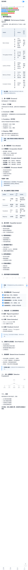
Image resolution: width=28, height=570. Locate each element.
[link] (1, 5)
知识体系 (4, 1)
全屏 (24, 277)
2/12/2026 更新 (12, 6)
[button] (26, 2)
